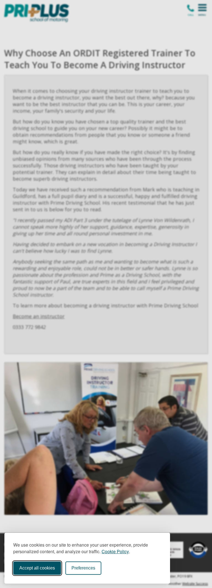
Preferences (83, 568)
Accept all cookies (37, 568)
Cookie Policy (115, 551)
